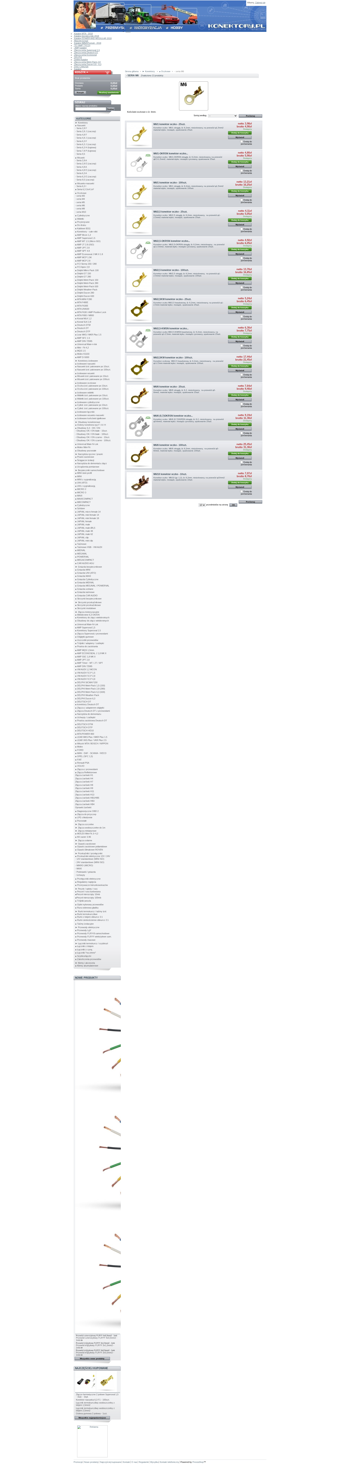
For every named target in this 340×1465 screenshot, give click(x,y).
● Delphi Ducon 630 (84, 296)
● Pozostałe (81, 821)
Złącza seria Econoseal (85, 55)
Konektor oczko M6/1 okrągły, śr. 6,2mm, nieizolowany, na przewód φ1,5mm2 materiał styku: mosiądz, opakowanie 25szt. (188, 129)
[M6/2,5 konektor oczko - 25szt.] (139, 222)
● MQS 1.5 (80, 351)
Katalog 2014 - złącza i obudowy (141, 22)
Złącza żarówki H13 (84, 794)
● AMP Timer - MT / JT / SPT (89, 663)
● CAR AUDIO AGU (84, 563)
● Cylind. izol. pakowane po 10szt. (91, 405)
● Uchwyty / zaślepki (85, 717)
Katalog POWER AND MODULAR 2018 (93, 38)
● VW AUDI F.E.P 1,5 (85, 673)
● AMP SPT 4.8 (82, 251)
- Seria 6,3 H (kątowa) (85, 147)
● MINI (78, 476)
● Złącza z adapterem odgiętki (89, 708)
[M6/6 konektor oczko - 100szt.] (139, 455)
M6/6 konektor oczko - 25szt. (169, 386)
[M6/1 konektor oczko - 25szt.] (139, 135)
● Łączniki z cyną (83, 949)
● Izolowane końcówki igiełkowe (90, 418)
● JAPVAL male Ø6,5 (85, 528)
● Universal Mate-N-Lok (86, 444)
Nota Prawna (132, 15)
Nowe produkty (86, 977)
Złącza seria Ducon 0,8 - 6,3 (87, 64)
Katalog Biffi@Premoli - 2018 (87, 43)
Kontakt (129, 12)
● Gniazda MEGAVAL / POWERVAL (92, 585)
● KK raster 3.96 (83, 837)
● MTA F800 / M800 (84, 315)
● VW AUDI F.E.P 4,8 (85, 679)
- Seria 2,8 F (81, 128)
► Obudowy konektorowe (87, 422)
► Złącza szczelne (84, 824)
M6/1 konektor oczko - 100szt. (170, 182)
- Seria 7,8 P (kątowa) (85, 151)
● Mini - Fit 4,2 (82, 347)
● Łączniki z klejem (84, 946)
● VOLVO (79, 766)
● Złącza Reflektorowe (86, 772)
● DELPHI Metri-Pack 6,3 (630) (90, 692)
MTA (128, 31)
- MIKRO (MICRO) (84, 865)
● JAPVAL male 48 (84, 531)
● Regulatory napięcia (85, 882)
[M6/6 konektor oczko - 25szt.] (139, 397)
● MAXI (78, 495)
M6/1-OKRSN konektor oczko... (170, 153)
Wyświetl (240, 137)
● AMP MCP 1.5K (83, 257)
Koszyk (80, 72)
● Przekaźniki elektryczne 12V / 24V (92, 856)
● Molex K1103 (82, 354)
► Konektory (81, 122)
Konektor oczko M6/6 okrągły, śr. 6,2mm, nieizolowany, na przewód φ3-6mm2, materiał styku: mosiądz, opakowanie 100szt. (186, 449)
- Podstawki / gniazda (85, 872)
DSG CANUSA (81, 66)
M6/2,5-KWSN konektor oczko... (170, 328)
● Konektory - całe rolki (86, 231)
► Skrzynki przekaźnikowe (88, 602)
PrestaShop (198, 1462)
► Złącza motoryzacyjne (87, 612)
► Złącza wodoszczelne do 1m (90, 827)
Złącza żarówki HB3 (84, 801)
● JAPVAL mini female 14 (87, 515)
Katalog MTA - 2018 (83, 33)
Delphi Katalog (81, 59)
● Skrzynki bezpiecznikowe (88, 598)
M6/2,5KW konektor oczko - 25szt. (172, 299)
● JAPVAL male (82, 524)
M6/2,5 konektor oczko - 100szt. (171, 270)
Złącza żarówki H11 (84, 791)
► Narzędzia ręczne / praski (89, 454)
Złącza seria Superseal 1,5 (87, 50)
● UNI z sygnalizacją (85, 486)
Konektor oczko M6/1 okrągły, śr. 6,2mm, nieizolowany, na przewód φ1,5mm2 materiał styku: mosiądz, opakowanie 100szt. (188, 187)
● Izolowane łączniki (84, 412)
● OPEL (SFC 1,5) (84, 756)
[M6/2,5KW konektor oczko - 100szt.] (139, 368)
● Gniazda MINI (82, 570)
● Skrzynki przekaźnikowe (88, 605)
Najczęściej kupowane (91, 1368)
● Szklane (80, 508)
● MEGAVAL (81, 553)
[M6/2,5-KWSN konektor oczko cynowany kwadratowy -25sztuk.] (139, 339)
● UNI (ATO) (81, 482)
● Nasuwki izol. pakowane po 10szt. (92, 366)
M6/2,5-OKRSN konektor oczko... (171, 241)
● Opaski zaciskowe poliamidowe (91, 846)
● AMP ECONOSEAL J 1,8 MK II (90, 653)
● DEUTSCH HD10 (84, 730)
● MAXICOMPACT (84, 499)
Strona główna (132, 71)
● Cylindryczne (82, 215)
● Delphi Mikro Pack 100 (87, 270)
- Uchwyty (80, 875)
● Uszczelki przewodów (86, 640)
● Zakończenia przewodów (88, 959)
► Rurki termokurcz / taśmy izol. (91, 911)
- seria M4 (80, 199)
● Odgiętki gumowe (84, 637)
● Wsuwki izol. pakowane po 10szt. (92, 376)
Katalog (77, 69)
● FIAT (78, 759)
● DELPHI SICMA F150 (86, 682)
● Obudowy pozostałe (85, 450)
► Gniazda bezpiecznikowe (88, 567)
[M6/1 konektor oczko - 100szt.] (139, 193)
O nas (134, 1462)
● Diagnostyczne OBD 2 (87, 811)
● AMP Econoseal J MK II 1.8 (89, 254)
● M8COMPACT (83, 502)
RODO (129, 17)
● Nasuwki (80, 125)
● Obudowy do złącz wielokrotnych (92, 620)
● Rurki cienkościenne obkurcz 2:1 (92, 920)
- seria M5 (80, 202)
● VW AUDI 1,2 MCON (86, 669)
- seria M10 (80, 212)
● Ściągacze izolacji (84, 460)
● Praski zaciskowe (84, 457)
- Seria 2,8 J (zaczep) (85, 131)
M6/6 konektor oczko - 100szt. (170, 445)
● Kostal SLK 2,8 (83, 322)
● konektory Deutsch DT (87, 704)
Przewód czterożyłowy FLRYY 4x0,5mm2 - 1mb (96, 1336)
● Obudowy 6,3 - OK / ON (87, 428)
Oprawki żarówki (83, 807)
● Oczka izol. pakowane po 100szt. (92, 389)
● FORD (79, 750)
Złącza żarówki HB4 (84, 804)
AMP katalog (80, 48)
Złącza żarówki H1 (84, 775)
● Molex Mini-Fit (82, 447)
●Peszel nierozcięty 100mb (88, 897)
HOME (129, 10)
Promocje (78, 1462)
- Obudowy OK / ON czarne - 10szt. (92, 437)
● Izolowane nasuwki (85, 364)
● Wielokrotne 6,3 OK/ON (87, 615)
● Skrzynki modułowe (85, 608)
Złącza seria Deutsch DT (86, 52)
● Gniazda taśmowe (84, 592)
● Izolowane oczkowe (85, 383)
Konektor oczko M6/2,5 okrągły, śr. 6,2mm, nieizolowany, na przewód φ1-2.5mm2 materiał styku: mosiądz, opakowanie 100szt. (186, 274)
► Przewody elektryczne (87, 927)
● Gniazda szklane (84, 589)
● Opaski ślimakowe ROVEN (89, 849)
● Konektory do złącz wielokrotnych (92, 617)
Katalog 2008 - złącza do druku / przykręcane (148, 26)
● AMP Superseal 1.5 (85, 238)
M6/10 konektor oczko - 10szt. (170, 474)
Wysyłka (154, 1462)
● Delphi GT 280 (83, 276)
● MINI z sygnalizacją (85, 479)
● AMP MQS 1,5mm (84, 650)
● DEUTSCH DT (83, 701)
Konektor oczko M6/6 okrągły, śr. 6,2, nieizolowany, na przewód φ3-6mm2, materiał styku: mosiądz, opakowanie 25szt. (184, 391)
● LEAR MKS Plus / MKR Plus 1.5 (91, 737)
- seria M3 (80, 196)
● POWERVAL (82, 557)
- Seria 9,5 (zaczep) (84, 180)
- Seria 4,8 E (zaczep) (85, 170)
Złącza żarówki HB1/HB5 (87, 798)
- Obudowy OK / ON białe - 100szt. (92, 434)
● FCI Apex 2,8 (82, 267)
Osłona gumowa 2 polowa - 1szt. (91, 1413)
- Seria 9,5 (80, 154)
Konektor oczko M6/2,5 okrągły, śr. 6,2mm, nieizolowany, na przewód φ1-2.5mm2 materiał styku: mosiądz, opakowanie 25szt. (186, 216)
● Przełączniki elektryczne (88, 879)
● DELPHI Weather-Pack (87, 695)
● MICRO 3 (80, 492)
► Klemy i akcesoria (85, 963)
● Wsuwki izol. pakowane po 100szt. (92, 379)
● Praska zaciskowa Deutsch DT (91, 720)
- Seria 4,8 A (81, 167)
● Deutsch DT (82, 328)
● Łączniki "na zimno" (85, 953)
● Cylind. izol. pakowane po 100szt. (92, 408)
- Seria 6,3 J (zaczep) (85, 144)
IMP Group (131, 19)
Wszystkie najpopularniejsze (92, 1418)
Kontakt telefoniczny (169, 1462)
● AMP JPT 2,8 (82, 660)
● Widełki (79, 219)
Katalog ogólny (133, 24)
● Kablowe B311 (83, 228)
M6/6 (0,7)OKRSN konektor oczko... (173, 415)
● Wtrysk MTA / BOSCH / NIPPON (91, 743)
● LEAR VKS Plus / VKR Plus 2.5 (90, 740)
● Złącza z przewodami (86, 769)
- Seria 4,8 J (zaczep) (85, 138)
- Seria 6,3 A (81, 173)
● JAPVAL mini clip (84, 540)
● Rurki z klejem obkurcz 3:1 (89, 917)
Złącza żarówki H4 (84, 778)
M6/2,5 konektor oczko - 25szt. (170, 211)
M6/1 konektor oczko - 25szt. (169, 124)
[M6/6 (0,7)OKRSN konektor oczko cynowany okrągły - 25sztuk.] (139, 426)
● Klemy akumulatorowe (86, 965)
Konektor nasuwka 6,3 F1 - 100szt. (93, 1400)
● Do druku (80, 225)
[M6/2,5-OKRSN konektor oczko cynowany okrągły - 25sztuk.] (139, 251)
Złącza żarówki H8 (84, 785)
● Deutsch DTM (83, 325)
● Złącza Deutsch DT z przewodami (92, 711)
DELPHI (78, 57)
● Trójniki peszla (83, 901)
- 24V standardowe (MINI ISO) (89, 862)
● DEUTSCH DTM (84, 724)
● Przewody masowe (85, 940)
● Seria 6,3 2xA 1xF (84, 189)
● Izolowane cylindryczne (87, 402)
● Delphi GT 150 (83, 273)
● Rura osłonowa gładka (86, 907)
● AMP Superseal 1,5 (85, 627)
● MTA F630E (81, 306)
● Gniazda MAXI (83, 576)
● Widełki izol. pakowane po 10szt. (91, 395)
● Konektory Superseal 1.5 (88, 630)
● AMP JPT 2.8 (82, 248)
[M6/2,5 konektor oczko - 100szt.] (139, 281)
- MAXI (78, 868)
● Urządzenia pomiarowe (87, 467)
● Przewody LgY (83, 930)
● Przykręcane (82, 222)
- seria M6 (80, 205)
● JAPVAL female (83, 521)
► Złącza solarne (83, 840)
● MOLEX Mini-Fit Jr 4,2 (86, 833)
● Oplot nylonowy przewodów (89, 904)
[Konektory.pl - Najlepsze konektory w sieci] (100, 16)
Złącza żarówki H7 (84, 781)
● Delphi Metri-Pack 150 (86, 280)
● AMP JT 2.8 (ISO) (84, 244)
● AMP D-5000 (82, 357)
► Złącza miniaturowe (85, 831)
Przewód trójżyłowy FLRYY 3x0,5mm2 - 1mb (95, 1350)
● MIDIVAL (80, 550)
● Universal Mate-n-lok (86, 344)
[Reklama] (92, 1456)
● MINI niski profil (83, 473)
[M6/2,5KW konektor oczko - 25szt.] (139, 310)
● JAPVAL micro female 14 (88, 512)
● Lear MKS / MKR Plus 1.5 (88, 334)
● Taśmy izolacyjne (84, 924)
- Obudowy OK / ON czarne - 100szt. (93, 440)
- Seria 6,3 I (80, 186)
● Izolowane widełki (84, 392)
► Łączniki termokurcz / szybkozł (91, 943)
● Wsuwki (80, 157)
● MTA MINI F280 (83, 299)
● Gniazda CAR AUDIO (86, 595)
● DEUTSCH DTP (83, 727)
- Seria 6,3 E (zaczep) (85, 176)
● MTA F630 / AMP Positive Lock (90, 312)
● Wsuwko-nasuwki (84, 183)
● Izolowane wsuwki (84, 373)
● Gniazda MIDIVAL (84, 582)
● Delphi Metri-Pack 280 (86, 283)
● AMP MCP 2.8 (82, 261)
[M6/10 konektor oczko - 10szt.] (139, 485)
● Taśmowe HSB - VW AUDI (88, 547)
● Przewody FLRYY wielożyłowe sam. (93, 936)
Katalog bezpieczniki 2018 (86, 36)
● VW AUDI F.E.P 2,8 (85, 676)
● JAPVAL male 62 (84, 534)
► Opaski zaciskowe (85, 844)
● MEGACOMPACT (84, 560)
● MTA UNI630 (82, 309)
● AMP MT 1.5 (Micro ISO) (88, 241)
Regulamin (144, 1462)
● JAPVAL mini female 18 (87, 518)
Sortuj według (200, 115)
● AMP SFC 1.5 (82, 338)
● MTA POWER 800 (84, 734)
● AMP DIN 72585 (83, 341)
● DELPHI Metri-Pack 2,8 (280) (90, 688)
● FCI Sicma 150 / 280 (86, 264)
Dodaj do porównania (246, 142)
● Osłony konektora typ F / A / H (90, 425)
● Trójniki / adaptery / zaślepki (89, 643)
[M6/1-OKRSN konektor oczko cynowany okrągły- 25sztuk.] (139, 164)
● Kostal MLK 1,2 (83, 318)
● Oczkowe (80, 193)
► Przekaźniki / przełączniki (88, 853)
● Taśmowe (80, 544)
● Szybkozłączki (83, 956)
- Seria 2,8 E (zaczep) (85, 163)
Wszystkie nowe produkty (92, 1358)
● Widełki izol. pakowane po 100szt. (92, 399)
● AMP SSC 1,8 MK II (85, 656)
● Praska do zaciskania (86, 646)
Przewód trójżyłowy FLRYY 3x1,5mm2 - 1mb (95, 1343)
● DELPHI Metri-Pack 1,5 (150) (90, 685)
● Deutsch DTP (82, 331)
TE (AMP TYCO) (82, 45)
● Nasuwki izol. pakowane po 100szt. (93, 369)
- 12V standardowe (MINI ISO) (89, 859)
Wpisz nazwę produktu (86, 106)
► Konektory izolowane (86, 361)
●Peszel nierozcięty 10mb (87, 894)
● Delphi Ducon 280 (84, 293)
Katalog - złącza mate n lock (139, 29)
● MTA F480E (81, 302)
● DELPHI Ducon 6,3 (85, 698)
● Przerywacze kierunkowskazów (91, 885)
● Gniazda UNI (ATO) (85, 573)
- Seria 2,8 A (81, 160)
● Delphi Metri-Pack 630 (86, 286)
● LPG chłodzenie (83, 817)
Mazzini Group (81, 41)
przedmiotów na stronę (217, 504)
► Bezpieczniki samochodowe (89, 470)
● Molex (79, 746)
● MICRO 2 (80, 489)
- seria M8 (80, 208)
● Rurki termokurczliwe (86, 914)
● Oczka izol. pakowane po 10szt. (91, 386)
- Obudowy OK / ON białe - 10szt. (91, 431)
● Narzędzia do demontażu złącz (91, 463)
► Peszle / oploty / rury (86, 889)
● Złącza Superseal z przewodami (91, 633)
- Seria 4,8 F (81, 134)
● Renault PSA (82, 763)
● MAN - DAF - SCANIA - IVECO (90, 753)
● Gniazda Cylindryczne (86, 579)
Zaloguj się (260, 2)
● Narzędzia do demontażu (88, 714)
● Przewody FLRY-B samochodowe (92, 933)
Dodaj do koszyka (240, 133)
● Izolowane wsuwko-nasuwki (89, 415)
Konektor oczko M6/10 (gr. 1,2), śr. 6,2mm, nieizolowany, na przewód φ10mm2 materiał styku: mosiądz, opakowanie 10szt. (189, 479)
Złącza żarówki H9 (84, 788)
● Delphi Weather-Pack (86, 289)
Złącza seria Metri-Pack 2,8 (87, 62)
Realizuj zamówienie (109, 92)
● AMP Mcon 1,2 (83, 235)
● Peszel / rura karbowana (88, 891)
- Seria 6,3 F (81, 141)
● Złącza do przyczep (85, 814)
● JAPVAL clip (82, 537)
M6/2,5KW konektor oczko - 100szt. (173, 357)
